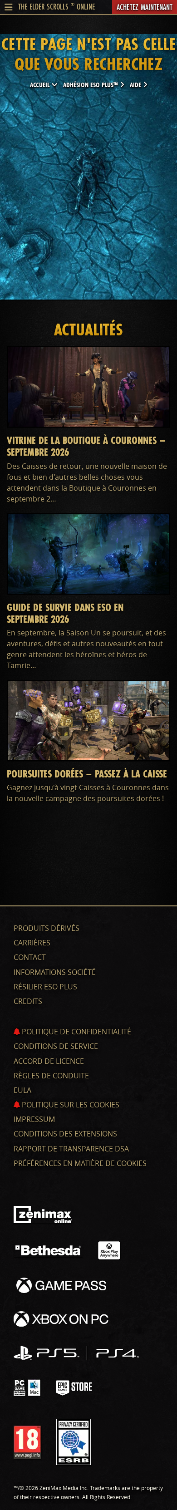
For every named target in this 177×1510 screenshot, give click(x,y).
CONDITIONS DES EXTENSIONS (65, 1134)
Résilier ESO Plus (45, 987)
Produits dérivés (46, 928)
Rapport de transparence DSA (71, 1149)
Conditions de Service (56, 1046)
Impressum (34, 1119)
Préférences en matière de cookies (80, 1163)
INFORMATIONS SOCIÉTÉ (55, 972)
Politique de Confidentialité (75, 1032)
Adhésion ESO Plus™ (91, 84)
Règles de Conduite (51, 1076)
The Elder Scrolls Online (56, 6)
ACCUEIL (40, 84)
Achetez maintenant (144, 7)
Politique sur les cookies (69, 1105)
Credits (28, 1001)
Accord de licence (49, 1061)
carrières (32, 943)
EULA (22, 1090)
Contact (30, 957)
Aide (136, 84)
